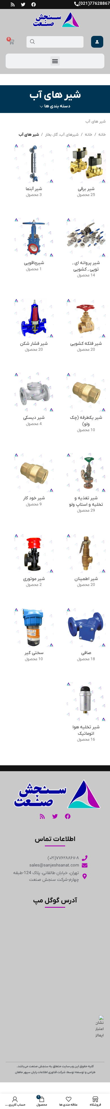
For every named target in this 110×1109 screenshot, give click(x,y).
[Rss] (12, 4)
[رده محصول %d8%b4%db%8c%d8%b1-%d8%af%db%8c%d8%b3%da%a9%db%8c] (34, 401)
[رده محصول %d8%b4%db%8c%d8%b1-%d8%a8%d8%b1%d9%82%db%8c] (86, 172)
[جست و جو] (32, 42)
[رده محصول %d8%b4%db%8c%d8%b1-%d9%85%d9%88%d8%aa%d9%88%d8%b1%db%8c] (34, 562)
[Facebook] (33, 4)
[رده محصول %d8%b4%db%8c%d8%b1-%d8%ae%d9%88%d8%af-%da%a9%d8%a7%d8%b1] (34, 481)
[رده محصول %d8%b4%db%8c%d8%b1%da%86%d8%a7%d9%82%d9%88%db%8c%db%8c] (34, 246)
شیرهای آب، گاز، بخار (62, 134)
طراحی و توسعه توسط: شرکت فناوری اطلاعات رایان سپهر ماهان (55, 1072)
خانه (102, 134)
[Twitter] (23, 4)
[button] (55, 61)
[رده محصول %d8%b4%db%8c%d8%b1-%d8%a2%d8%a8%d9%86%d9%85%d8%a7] (34, 172)
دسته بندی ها (57, 106)
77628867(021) (94, 3)
